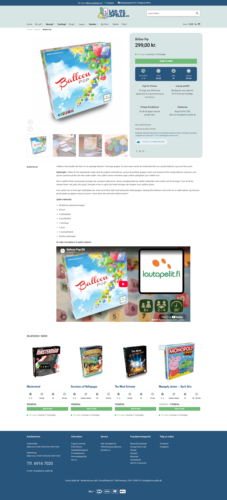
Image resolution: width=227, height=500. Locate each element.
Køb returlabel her (108, 443)
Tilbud (124, 24)
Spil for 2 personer (138, 463)
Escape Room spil (138, 447)
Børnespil (49, 24)
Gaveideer (92, 24)
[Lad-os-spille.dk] (113, 13)
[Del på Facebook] (137, 151)
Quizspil (133, 453)
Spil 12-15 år (154, 135)
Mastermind (33, 386)
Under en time (173, 135)
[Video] (30, 122)
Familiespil (62, 24)
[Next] (122, 81)
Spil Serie (104, 24)
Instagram (164, 447)
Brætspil (37, 29)
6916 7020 (185, 111)
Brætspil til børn (175, 133)
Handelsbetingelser (79, 450)
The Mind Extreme (125, 386)
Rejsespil (134, 456)
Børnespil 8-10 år (156, 133)
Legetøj (81, 24)
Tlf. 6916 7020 (40, 463)
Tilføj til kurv (166, 61)
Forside (29, 24)
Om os (74, 460)
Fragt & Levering (78, 443)
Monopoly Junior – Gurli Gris (175, 386)
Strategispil (164, 135)
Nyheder (116, 24)
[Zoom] (30, 128)
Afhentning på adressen (111, 447)
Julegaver (138, 135)
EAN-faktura (76, 447)
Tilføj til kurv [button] (47, 409)
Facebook (164, 443)
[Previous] (32, 81)
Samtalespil (135, 460)
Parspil (71, 24)
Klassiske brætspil (138, 443)
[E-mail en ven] (143, 151)
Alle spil (38, 24)
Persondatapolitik (79, 456)
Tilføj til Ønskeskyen (153, 142)
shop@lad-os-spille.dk (186, 115)
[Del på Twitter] (140, 151)
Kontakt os (105, 450)
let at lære (146, 135)
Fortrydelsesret (77, 453)
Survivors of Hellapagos (84, 386)
